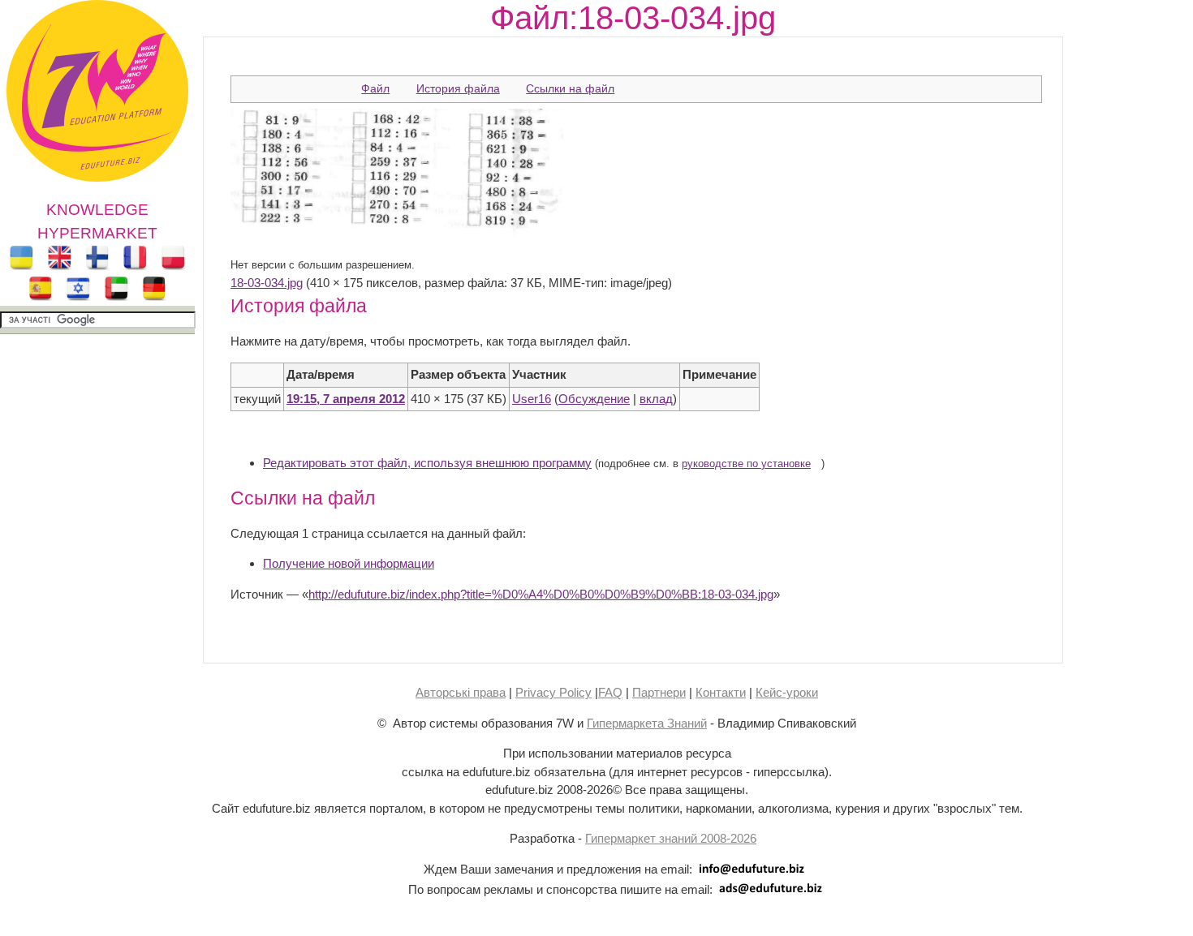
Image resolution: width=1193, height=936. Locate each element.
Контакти (721, 692)
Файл (375, 88)
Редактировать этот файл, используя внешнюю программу (427, 463)
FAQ (610, 692)
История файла (458, 88)
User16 (531, 399)
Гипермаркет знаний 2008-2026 (670, 838)
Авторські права (461, 692)
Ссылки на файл (570, 88)
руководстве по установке (746, 464)
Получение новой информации (348, 563)
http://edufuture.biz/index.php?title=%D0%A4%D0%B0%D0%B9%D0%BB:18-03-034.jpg (540, 594)
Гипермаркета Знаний (647, 723)
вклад (656, 399)
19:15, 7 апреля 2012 (345, 399)
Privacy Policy (553, 692)
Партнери (659, 692)
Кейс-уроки (787, 692)
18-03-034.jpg (266, 283)
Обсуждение (594, 399)
